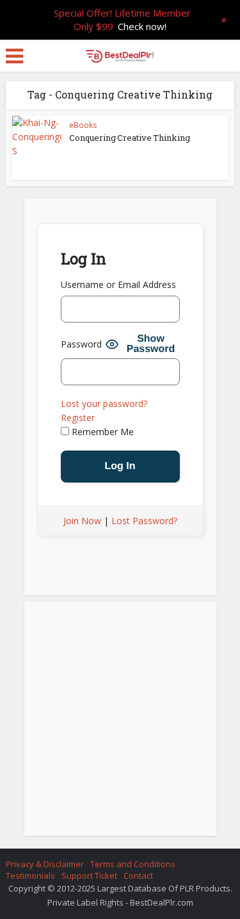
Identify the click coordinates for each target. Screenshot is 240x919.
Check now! (142, 26)
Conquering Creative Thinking (129, 137)
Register (78, 418)
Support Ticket (89, 875)
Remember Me (101, 432)
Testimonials (30, 875)
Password (81, 344)
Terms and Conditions (132, 864)
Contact (138, 875)
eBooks (83, 125)
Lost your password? (104, 403)
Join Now (82, 521)
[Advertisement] (120, 723)
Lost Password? (144, 521)
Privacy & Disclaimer (45, 864)
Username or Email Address (118, 284)
